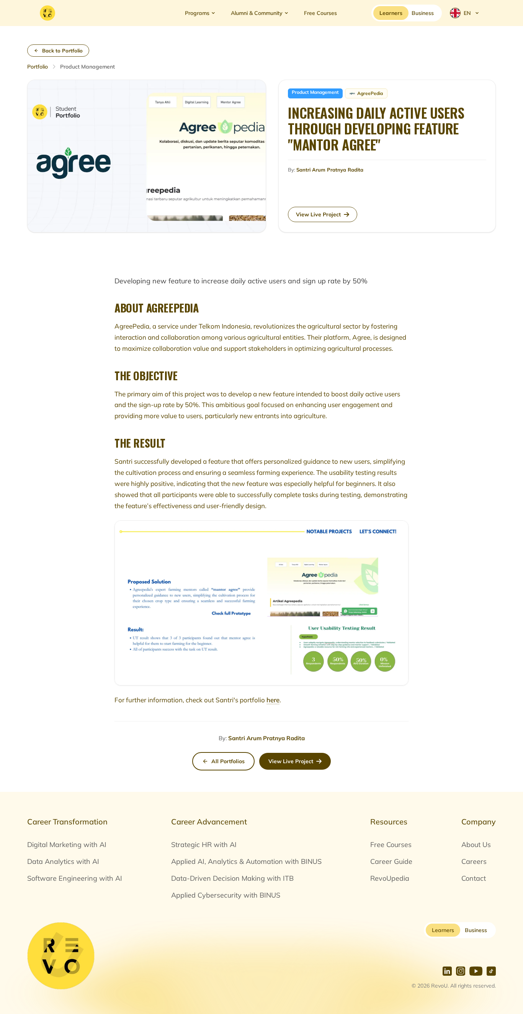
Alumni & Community (257, 13)
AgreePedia (370, 93)
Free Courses (320, 13)
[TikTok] (491, 971)
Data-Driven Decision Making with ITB (232, 878)
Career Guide (391, 861)
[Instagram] (460, 971)
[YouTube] (475, 971)
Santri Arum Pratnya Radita (266, 738)
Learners (443, 930)
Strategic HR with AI (204, 844)
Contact (473, 878)
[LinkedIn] (447, 971)
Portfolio (37, 66)
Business (476, 930)
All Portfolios (228, 761)
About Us (476, 844)
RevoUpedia (389, 878)
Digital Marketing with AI (66, 844)
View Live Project (290, 761)
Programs (197, 13)
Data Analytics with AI (63, 861)
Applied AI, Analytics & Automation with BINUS (246, 861)
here (272, 700)
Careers (474, 861)
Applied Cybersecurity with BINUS (225, 895)
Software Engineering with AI (74, 878)
